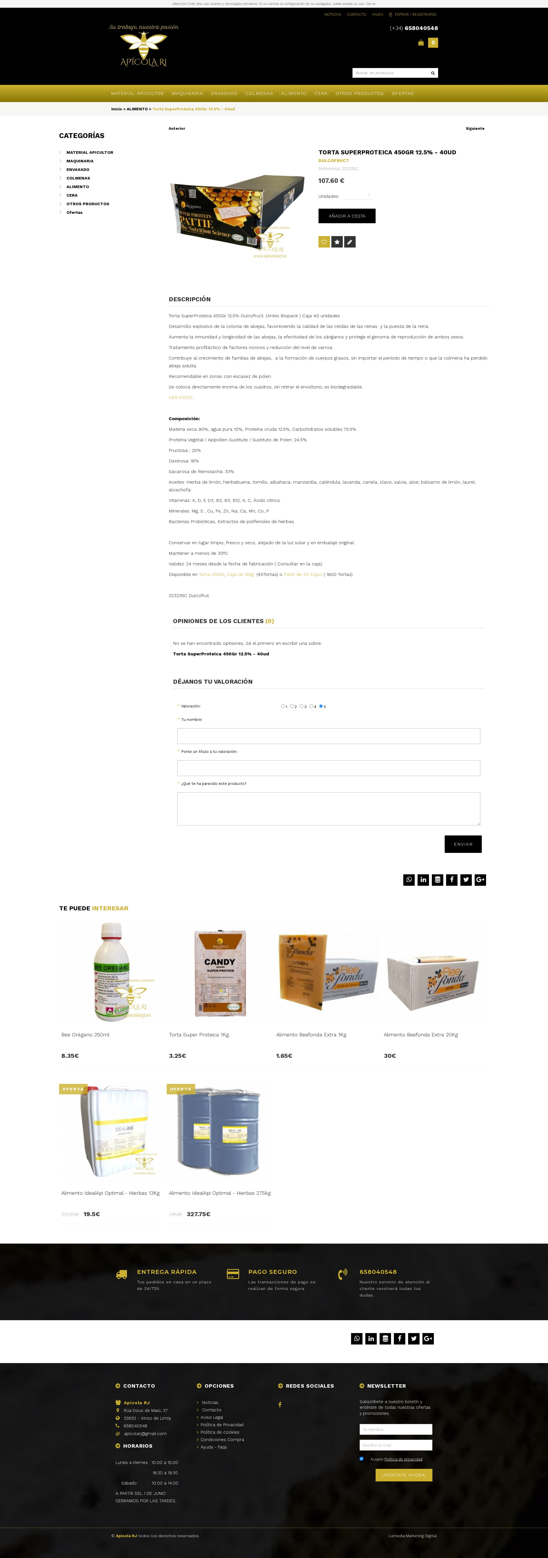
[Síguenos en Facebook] (281, 1405)
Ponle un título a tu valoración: (209, 751)
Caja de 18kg (242, 574)
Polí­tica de (222, 1424)
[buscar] (433, 73)
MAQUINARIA (187, 93)
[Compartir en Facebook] (452, 880)
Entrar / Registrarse (416, 14)
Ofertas (403, 93)
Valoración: (191, 706)
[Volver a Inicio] (143, 46)
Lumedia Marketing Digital (412, 1535)
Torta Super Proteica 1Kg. (199, 1035)
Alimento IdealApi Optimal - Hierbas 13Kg (110, 1193)
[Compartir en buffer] (437, 880)
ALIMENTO (294, 93)
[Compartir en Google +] (480, 880)
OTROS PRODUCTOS (360, 93)
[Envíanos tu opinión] (350, 242)
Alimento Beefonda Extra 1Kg (311, 1035)
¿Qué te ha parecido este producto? (214, 783)
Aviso (212, 1417)
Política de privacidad (403, 1459)
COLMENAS (259, 93)
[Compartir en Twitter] (466, 880)
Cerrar (371, 4)
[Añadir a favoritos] (324, 242)
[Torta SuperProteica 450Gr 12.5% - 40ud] (239, 212)
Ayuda (377, 14)
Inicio (116, 109)
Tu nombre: (191, 719)
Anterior (177, 128)
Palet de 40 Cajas (302, 574)
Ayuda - (214, 1447)
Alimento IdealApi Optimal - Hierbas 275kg (220, 1193)
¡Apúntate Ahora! (404, 1475)
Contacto (356, 14)
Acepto (396, 1459)
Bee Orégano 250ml (85, 1035)
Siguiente (475, 128)
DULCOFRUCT (334, 160)
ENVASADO (224, 93)
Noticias (333, 14)
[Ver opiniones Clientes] (337, 242)
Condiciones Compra (222, 1439)
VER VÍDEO (181, 397)
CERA (321, 93)
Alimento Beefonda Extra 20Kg (421, 1035)
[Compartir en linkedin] (423, 880)
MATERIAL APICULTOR (137, 93)
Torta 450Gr (211, 574)
